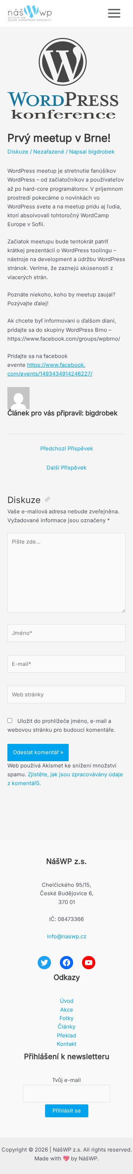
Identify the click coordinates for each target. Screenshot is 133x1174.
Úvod (67, 1001)
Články (66, 1026)
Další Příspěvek (66, 467)
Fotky (66, 1018)
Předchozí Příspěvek (66, 448)
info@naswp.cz (66, 936)
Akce (66, 1009)
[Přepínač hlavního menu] (114, 13)
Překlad (66, 1035)
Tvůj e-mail (66, 1080)
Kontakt (66, 1044)
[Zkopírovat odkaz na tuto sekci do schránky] (47, 500)
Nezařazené (48, 151)
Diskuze (17, 151)
